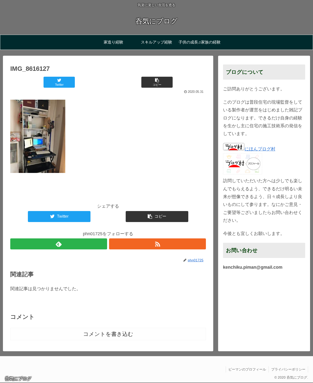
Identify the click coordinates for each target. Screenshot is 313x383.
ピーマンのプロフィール (247, 369)
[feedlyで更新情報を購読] (58, 243)
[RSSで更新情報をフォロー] (157, 243)
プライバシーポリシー (288, 369)
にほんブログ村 (260, 149)
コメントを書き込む (108, 334)
